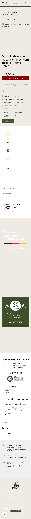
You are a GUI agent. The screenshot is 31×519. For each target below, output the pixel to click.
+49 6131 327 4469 (14, 447)
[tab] (15, 188)
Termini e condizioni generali (15, 502)
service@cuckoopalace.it (16, 457)
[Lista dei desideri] (26, 3)
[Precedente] (3, 38)
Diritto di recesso (20, 504)
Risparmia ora (15, 322)
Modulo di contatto (14, 466)
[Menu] (3, 3)
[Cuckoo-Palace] (16, 3)
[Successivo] (28, 38)
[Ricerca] (7, 3)
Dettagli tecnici (8, 121)
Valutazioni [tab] (6, 194)
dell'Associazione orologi (20, 365)
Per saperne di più (19, 248)
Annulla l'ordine (16, 511)
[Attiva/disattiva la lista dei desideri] (3, 91)
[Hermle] (6, 24)
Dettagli (27, 84)
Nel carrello (14, 79)
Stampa (14, 209)
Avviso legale (9, 504)
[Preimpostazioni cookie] (4, 514)
